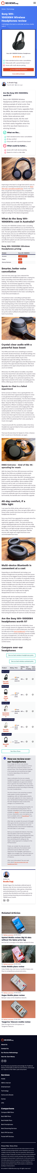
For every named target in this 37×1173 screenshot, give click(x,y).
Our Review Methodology (9, 1052)
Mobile (3, 1079)
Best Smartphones (7, 1124)
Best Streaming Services (9, 1128)
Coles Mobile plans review (13, 966)
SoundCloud (25, 816)
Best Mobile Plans (6, 1120)
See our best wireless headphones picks (20, 655)
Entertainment (5, 1087)
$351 (20, 259)
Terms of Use (13, 1146)
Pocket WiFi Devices (7, 1136)
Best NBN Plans (6, 1116)
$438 (20, 262)
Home (3, 9)
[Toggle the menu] (34, 3)
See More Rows (15, 751)
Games (3, 1099)
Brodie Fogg (13, 83)
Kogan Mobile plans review (13, 995)
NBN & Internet (6, 1083)
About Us (4, 1044)
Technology (10, 9)
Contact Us (5, 1048)
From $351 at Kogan (18, 74)
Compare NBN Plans (7, 1112)
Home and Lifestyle (7, 1095)
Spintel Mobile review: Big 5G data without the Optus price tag (16, 938)
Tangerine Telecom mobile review (16, 1022)
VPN (2, 1103)
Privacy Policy (5, 1146)
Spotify (17, 812)
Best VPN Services (7, 1132)
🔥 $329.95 (23, 256)
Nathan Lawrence (8, 935)
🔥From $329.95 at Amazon (18, 69)
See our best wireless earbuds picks (22, 661)
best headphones (19, 631)
